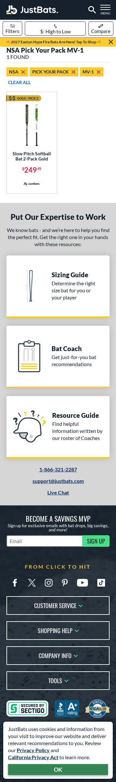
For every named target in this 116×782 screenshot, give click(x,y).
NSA (13, 71)
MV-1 (88, 71)
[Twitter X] (32, 583)
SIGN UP (96, 541)
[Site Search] (91, 10)
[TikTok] (101, 583)
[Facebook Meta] (15, 583)
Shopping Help (55, 630)
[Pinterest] (65, 583)
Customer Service (55, 605)
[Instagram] (49, 583)
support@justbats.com (58, 481)
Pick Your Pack (50, 71)
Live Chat (58, 492)
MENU (106, 11)
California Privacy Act (33, 757)
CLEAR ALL (19, 82)
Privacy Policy (33, 750)
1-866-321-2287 (58, 469)
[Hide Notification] (111, 42)
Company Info (55, 655)
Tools (55, 680)
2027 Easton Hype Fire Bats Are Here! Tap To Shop (53, 41)
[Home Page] (32, 10)
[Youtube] (82, 583)
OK (58, 769)
